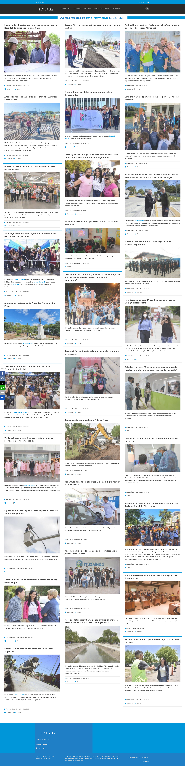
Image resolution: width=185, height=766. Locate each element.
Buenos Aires (65, 9)
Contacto (146, 761)
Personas (88, 9)
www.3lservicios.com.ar (43, 758)
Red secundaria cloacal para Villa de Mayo (86, 420)
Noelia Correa (20, 279)
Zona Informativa (97, 17)
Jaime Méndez (28, 343)
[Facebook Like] (2, 378)
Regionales (77, 9)
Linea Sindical (117, 9)
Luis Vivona (16, 284)
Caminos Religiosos (101, 9)
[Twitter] (144, 2)
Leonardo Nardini (40, 282)
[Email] (2, 392)
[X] (2, 383)
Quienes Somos (133, 757)
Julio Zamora (139, 220)
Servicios (143, 757)
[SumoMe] (2, 397)
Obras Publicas (10, 568)
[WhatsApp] (2, 387)
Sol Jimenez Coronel (20, 412)
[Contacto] (148, 2)
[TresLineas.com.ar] (47, 8)
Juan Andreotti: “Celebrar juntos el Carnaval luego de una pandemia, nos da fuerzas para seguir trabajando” (92, 277)
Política (8, 85)
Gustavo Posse (29, 485)
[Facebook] (140, 2)
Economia (129, 628)
